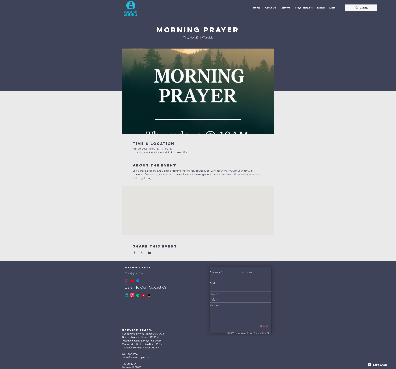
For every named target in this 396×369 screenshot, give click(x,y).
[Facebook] (138, 281)
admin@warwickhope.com (135, 357)
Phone (213, 294)
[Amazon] (149, 295)
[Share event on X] (141, 253)
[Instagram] (127, 281)
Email (213, 283)
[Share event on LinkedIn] (149, 253)
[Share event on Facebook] (134, 253)
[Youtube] (132, 281)
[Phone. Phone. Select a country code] (215, 300)
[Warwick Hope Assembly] (127, 295)
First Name (216, 272)
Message (214, 305)
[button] (270, 8)
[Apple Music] (132, 295)
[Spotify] (138, 295)
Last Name (247, 272)
